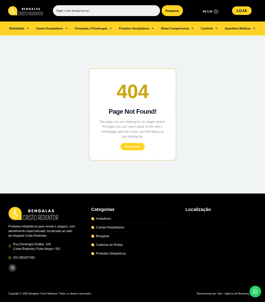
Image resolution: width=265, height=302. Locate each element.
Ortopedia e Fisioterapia (91, 28)
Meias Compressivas (175, 28)
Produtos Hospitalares (134, 28)
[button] (255, 291)
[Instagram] (12, 268)
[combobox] (106, 10)
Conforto (207, 28)
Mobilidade (16, 28)
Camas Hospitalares (49, 28)
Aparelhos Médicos (238, 28)
